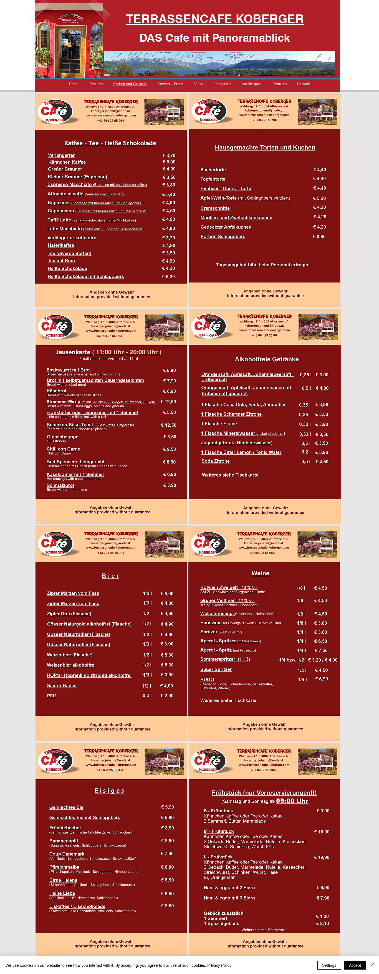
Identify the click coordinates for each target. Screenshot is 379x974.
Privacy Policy (219, 965)
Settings (329, 965)
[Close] (372, 965)
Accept (355, 965)
